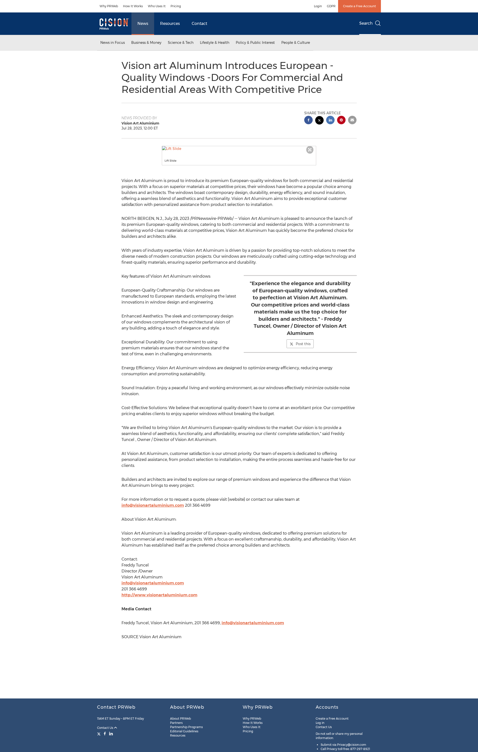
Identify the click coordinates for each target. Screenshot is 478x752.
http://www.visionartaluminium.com (159, 595)
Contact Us (105, 728)
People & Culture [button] (295, 42)
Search (366, 23)
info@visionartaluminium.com (152, 505)
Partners (176, 723)
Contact (199, 23)
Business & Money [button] (146, 42)
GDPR (331, 6)
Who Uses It (157, 6)
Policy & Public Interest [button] (255, 42)
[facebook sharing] (308, 120)
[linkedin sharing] (330, 120)
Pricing (176, 6)
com (279, 623)
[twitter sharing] (319, 121)
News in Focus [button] (112, 42)
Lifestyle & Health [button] (214, 42)
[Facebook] (105, 733)
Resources (170, 23)
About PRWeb (180, 718)
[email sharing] (352, 120)
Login (318, 6)
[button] (239, 148)
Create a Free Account (359, 6)
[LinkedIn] (111, 733)
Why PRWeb (109, 6)
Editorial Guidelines (184, 731)
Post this (303, 344)
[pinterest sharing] (341, 120)
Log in (320, 723)
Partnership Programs (186, 727)
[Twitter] (99, 733)
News (142, 23)
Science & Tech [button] (180, 42)
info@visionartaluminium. (248, 623)
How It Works (133, 6)
